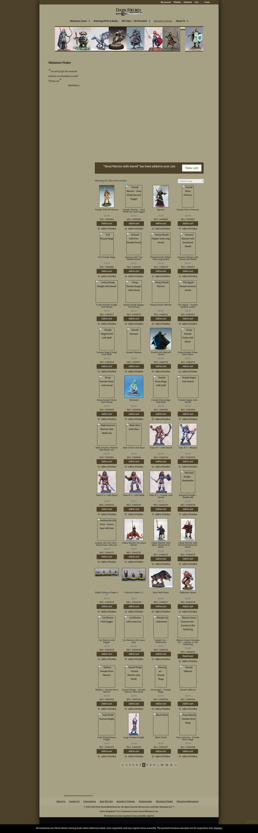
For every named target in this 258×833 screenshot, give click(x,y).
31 (171, 765)
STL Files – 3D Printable (134, 21)
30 (166, 765)
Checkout (188, 2)
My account (166, 2)
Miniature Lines (78, 21)
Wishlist (177, 2)
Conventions (89, 801)
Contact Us (74, 801)
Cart (197, 2)
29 (162, 765)
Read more (188, 656)
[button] (106, 229)
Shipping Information (188, 801)
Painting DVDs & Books (106, 21)
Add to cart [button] (106, 223)
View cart (191, 168)
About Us (180, 21)
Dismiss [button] (218, 828)
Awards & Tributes (125, 801)
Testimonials (145, 801)
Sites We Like (106, 801)
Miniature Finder (163, 21)
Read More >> (74, 85)
